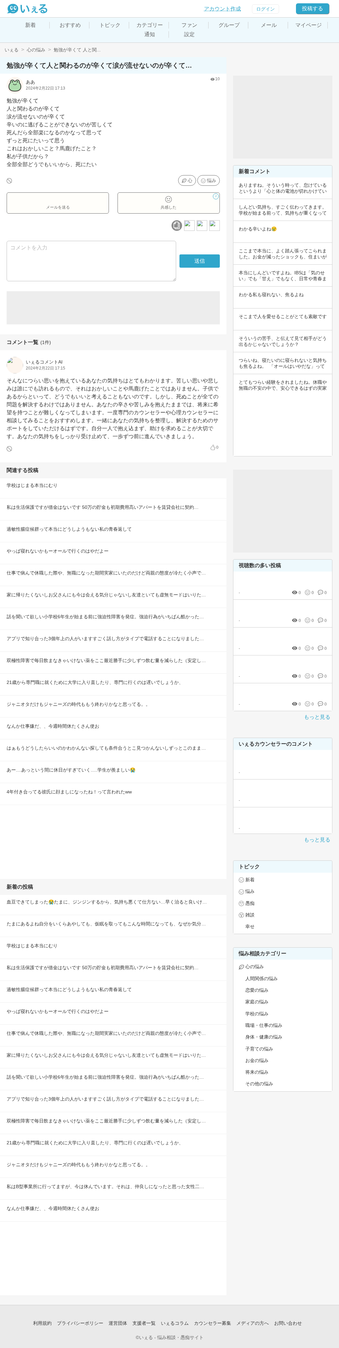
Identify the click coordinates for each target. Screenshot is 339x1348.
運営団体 (118, 1323)
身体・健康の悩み (263, 1037)
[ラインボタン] (214, 225)
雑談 (250, 914)
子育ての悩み (259, 1048)
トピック (110, 25)
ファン (189, 25)
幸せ (250, 926)
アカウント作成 (222, 9)
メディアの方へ (252, 1323)
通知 (149, 34)
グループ (229, 25)
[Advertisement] (113, 307)
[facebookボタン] (189, 225)
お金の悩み (256, 1060)
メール (269, 25)
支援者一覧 (144, 1323)
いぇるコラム (175, 1323)
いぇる (12, 49)
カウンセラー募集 (212, 1323)
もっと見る (317, 717)
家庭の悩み (256, 1001)
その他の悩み (259, 1083)
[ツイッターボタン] (202, 225)
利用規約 (42, 1323)
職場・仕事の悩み (263, 1025)
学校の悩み (256, 1013)
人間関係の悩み (261, 978)
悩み (211, 180)
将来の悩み (256, 1072)
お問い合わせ (288, 1323)
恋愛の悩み (256, 990)
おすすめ (70, 25)
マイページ (308, 25)
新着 (30, 25)
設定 (189, 34)
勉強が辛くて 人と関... (77, 49)
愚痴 (250, 903)
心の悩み (36, 49)
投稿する (312, 8)
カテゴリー (149, 25)
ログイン (265, 9)
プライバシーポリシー (80, 1323)
